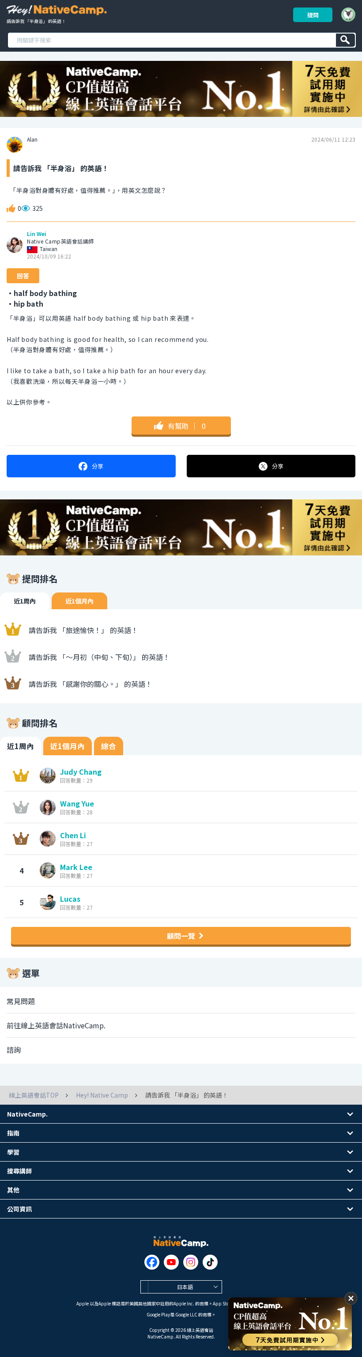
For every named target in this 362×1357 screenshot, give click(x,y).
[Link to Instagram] (190, 1262)
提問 (313, 15)
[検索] (345, 40)
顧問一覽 (181, 935)
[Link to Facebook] (151, 1262)
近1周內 (25, 600)
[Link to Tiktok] (210, 1262)
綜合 (108, 746)
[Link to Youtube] (171, 1262)
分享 (97, 466)
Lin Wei (36, 233)
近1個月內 (79, 600)
